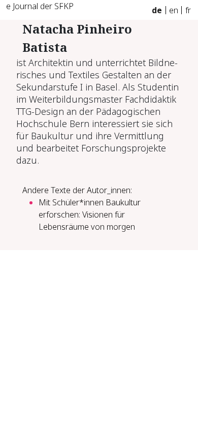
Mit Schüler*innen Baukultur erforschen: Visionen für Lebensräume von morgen (90, 214)
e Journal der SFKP (40, 6)
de (157, 10)
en (173, 10)
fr (188, 10)
